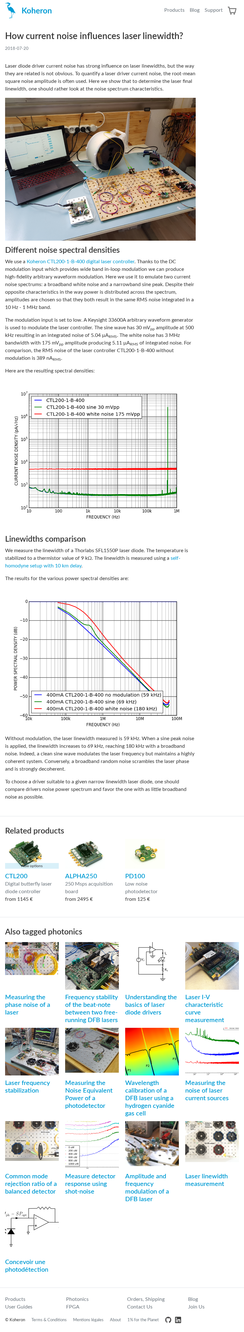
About (115, 1320)
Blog (195, 10)
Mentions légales (88, 1320)
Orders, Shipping (146, 1299)
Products (174, 10)
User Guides (18, 1306)
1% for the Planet (143, 1320)
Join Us (196, 1306)
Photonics (77, 1299)
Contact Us (139, 1306)
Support (214, 10)
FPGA (72, 1306)
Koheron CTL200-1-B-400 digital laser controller (80, 261)
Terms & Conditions (49, 1320)
